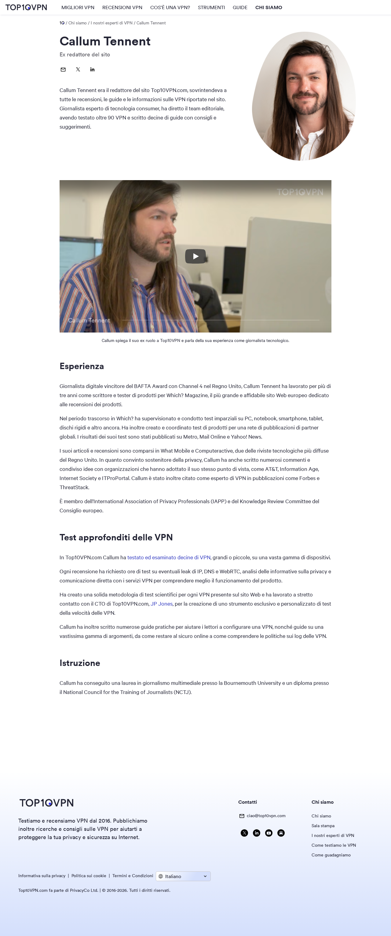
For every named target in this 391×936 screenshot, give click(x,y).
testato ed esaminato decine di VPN (168, 557)
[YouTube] (269, 834)
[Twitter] (78, 69)
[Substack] (281, 834)
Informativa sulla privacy (41, 875)
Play (195, 256)
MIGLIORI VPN (77, 7)
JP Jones (162, 603)
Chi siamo (321, 816)
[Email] (63, 69)
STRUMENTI (211, 7)
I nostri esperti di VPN (333, 835)
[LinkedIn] (92, 69)
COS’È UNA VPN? (170, 7)
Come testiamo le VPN (334, 845)
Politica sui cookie (88, 875)
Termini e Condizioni (132, 875)
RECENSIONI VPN (122, 7)
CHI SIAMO (268, 7)
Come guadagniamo (331, 855)
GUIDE (240, 7)
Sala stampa (323, 825)
